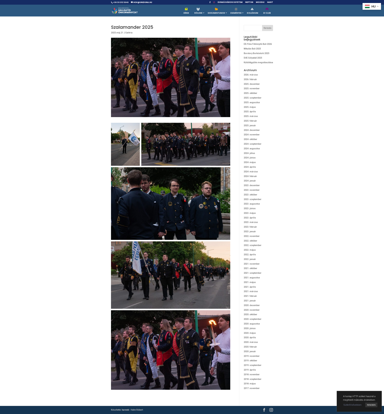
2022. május (250, 250)
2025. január (250, 125)
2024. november (252, 134)
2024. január (250, 181)
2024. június (250, 157)
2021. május (250, 282)
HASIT (270, 2)
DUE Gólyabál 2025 (253, 58)
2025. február (250, 121)
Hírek (186, 13)
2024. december (252, 130)
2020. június (250, 328)
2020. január (250, 351)
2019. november (252, 356)
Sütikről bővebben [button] (352, 405)
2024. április (250, 167)
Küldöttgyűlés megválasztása (258, 62)
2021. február (250, 296)
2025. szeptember (252, 98)
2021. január (250, 300)
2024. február (250, 176)
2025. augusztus (252, 102)
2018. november (252, 374)
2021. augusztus (252, 277)
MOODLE (260, 2)
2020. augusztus (252, 324)
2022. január (250, 259)
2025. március (251, 116)
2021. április (250, 287)
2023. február (250, 227)
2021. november (252, 264)
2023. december (252, 185)
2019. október (250, 360)
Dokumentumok (216, 13)
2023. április (250, 218)
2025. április (250, 111)
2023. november (252, 190)
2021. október (250, 268)
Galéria (128, 32)
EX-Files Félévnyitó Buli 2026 (258, 44)
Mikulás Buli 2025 (252, 48)
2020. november (252, 310)
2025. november (252, 88)
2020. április (250, 337)
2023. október (250, 194)
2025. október (250, 93)
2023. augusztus (252, 204)
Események (236, 13)
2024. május (250, 162)
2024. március (251, 171)
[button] (125, 144)
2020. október (250, 314)
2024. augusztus (252, 148)
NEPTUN (249, 2)
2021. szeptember (252, 273)
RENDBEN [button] (371, 405)
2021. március (251, 291)
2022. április (250, 254)
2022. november (252, 236)
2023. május (250, 213)
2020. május (250, 333)
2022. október (250, 241)
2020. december (252, 305)
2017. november (252, 388)
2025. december (252, 84)
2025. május (250, 107)
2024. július (249, 153)
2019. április (250, 370)
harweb (125, 410)
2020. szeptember (252, 319)
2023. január (250, 231)
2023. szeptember (252, 199)
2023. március (251, 222)
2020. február (250, 347)
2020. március (251, 342)
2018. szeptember (252, 379)
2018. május (250, 383)
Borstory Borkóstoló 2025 (256, 53)
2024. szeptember (252, 144)
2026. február (250, 79)
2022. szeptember (252, 245)
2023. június (250, 208)
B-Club (267, 13)
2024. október (250, 139)
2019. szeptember (252, 365)
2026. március (251, 75)
